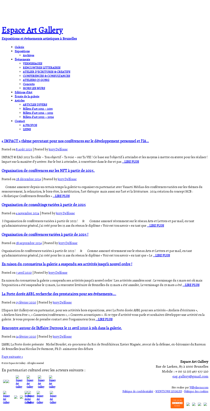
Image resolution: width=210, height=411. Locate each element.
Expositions (22, 51)
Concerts (29, 84)
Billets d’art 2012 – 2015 (38, 109)
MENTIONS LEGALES (168, 391)
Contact (20, 121)
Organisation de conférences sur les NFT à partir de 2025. (48, 170)
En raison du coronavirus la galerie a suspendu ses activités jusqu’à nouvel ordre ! (67, 264)
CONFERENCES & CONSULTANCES (46, 76)
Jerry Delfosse (58, 149)
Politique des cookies (196, 391)
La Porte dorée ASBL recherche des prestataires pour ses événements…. (59, 293)
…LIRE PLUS (130, 161)
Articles (20, 100)
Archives (28, 55)
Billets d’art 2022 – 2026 (38, 117)
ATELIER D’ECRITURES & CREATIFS (46, 72)
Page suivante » (12, 356)
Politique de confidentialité (137, 391)
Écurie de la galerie (27, 96)
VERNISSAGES (32, 63)
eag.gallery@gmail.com (190, 376)
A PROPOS (30, 125)
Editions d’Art (23, 92)
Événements (22, 59)
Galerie (19, 47)
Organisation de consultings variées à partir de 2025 (44, 204)
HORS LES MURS (34, 88)
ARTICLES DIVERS (35, 105)
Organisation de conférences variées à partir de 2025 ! (45, 234)
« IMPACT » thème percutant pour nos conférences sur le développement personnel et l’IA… (75, 140)
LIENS (27, 129)
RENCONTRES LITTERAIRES (41, 68)
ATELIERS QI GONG (36, 80)
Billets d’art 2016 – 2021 (38, 113)
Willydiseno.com (198, 387)
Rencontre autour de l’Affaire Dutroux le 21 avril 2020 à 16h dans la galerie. (62, 327)
